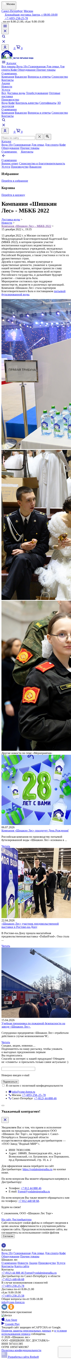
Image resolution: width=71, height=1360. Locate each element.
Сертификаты (47, 102)
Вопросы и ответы (39, 76)
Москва (28, 11)
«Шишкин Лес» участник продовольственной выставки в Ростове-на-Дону (30, 925)
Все (3, 93)
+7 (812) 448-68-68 (12, 1279)
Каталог (11, 63)
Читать (5, 846)
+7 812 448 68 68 (28, 1200)
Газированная (37, 66)
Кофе (14, 69)
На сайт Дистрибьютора (16, 1219)
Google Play (12, 1324)
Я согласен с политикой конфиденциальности (34, 1085)
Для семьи (53, 66)
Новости (6, 86)
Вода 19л (22, 66)
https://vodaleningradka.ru (37, 1169)
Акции (5, 83)
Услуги (5, 89)
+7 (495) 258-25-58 (12, 1295)
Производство (10, 99)
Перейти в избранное (14, 180)
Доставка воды (16, 93)
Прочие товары (46, 69)
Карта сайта (21, 1266)
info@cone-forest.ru (23, 1091)
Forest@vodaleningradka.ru (34, 1191)
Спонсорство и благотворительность (42, 163)
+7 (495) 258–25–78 (34, 1095)
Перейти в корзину (13, 194)
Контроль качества (27, 102)
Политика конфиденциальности (21, 1350)
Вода (4, 102)
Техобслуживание (37, 93)
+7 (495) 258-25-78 (16, 18)
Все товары (8, 66)
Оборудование (27, 69)
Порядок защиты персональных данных (26, 1330)
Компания (7, 76)
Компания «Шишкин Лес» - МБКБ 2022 (26, 226)
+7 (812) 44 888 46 (13, 1272)
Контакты (7, 79)
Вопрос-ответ (9, 163)
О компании (9, 73)
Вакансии (21, 76)
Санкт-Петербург (12, 11)
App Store (11, 1319)
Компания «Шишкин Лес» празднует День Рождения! (35, 830)
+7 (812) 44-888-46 (45, 1098)
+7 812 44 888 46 (31, 1188)
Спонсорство (60, 76)
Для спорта (52, 144)
